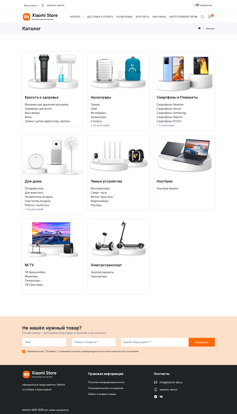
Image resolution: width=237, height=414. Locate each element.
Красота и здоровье (41, 97)
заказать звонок (55, 5)
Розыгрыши (124, 16)
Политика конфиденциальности (106, 382)
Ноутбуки (164, 181)
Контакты (142, 16)
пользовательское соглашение (122, 351)
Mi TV (29, 265)
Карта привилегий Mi (183, 16)
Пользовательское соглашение (105, 388)
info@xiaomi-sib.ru (171, 382)
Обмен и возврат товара (102, 394)
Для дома (33, 181)
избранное (204, 5)
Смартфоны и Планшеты (177, 97)
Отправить (202, 342)
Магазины (159, 16)
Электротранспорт (106, 265)
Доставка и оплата (100, 16)
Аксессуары (101, 97)
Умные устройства (106, 181)
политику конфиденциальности (88, 351)
